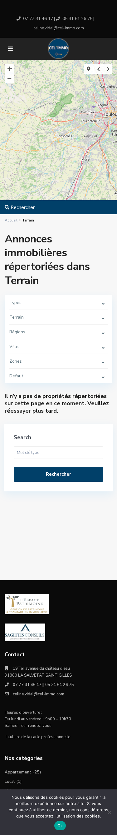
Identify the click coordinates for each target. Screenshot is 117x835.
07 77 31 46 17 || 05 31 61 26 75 (43, 685)
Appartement (18, 772)
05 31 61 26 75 (77, 19)
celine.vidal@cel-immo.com (38, 694)
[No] (109, 812)
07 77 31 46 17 (38, 19)
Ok (60, 825)
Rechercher (58, 474)
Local (10, 781)
